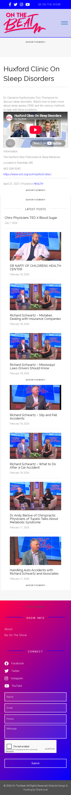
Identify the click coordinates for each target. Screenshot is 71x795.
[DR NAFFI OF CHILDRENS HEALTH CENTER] (35, 246)
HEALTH (38, 183)
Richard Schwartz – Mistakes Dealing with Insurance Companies (35, 317)
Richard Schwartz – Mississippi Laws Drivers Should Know (32, 366)
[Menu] (64, 23)
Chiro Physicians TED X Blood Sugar (31, 217)
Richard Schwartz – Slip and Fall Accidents (33, 416)
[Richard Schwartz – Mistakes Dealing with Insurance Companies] (35, 296)
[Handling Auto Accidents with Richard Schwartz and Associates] (35, 550)
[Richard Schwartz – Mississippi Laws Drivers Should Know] (35, 346)
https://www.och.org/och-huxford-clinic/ (27, 174)
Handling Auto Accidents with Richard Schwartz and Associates (34, 571)
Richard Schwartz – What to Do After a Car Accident (33, 465)
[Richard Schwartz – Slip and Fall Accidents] (35, 397)
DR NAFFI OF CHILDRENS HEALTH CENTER (35, 267)
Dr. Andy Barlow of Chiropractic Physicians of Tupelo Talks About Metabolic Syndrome (34, 519)
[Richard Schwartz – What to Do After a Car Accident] (35, 445)
